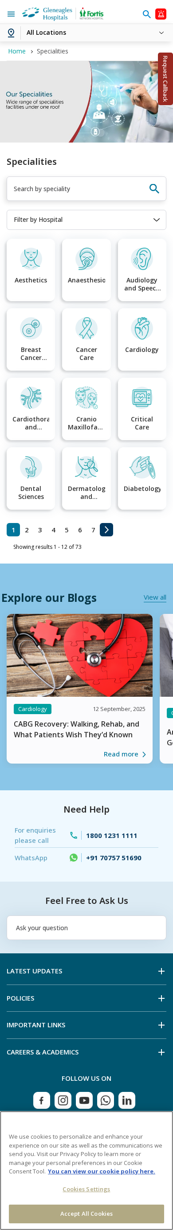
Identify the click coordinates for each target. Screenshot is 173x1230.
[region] (86, 1170)
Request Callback (165, 79)
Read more (121, 753)
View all (155, 597)
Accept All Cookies (86, 1214)
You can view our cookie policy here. (101, 1171)
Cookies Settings (86, 1189)
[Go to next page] (106, 529)
